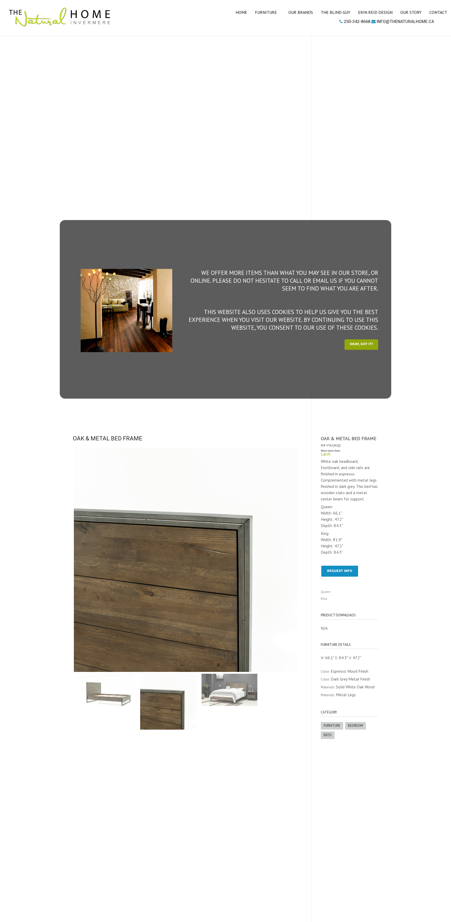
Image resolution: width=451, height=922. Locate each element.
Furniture (266, 12)
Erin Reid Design (375, 12)
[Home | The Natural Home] (60, 17)
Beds (328, 735)
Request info (339, 571)
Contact (438, 12)
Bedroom (355, 725)
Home (241, 12)
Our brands (300, 12)
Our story (411, 12)
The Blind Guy (335, 12)
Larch (325, 454)
